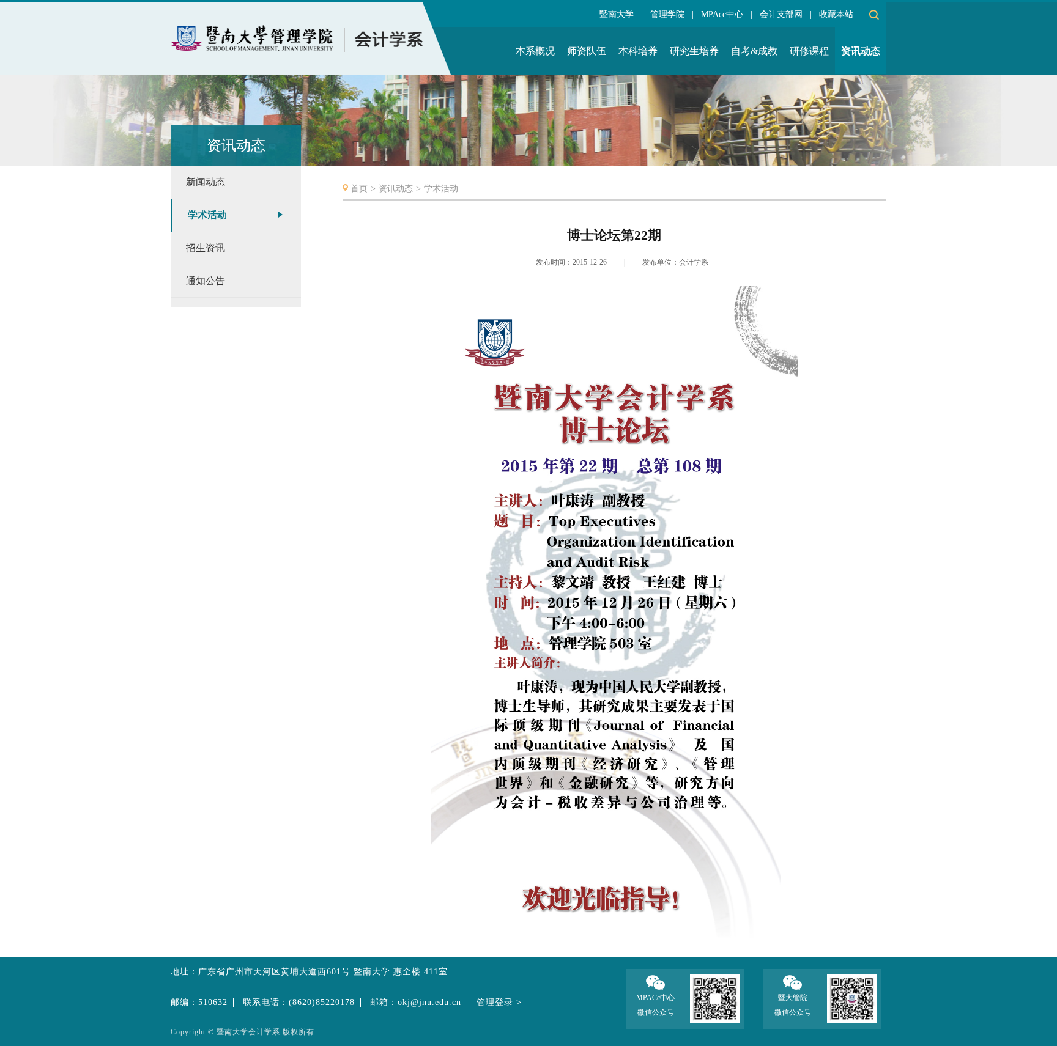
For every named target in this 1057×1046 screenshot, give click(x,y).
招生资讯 (205, 248)
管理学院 (667, 14)
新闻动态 (205, 182)
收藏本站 (836, 14)
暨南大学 (616, 14)
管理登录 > (499, 1002)
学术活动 (207, 215)
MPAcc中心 (722, 14)
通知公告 (205, 281)
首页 (359, 188)
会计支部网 (781, 14)
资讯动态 (396, 188)
